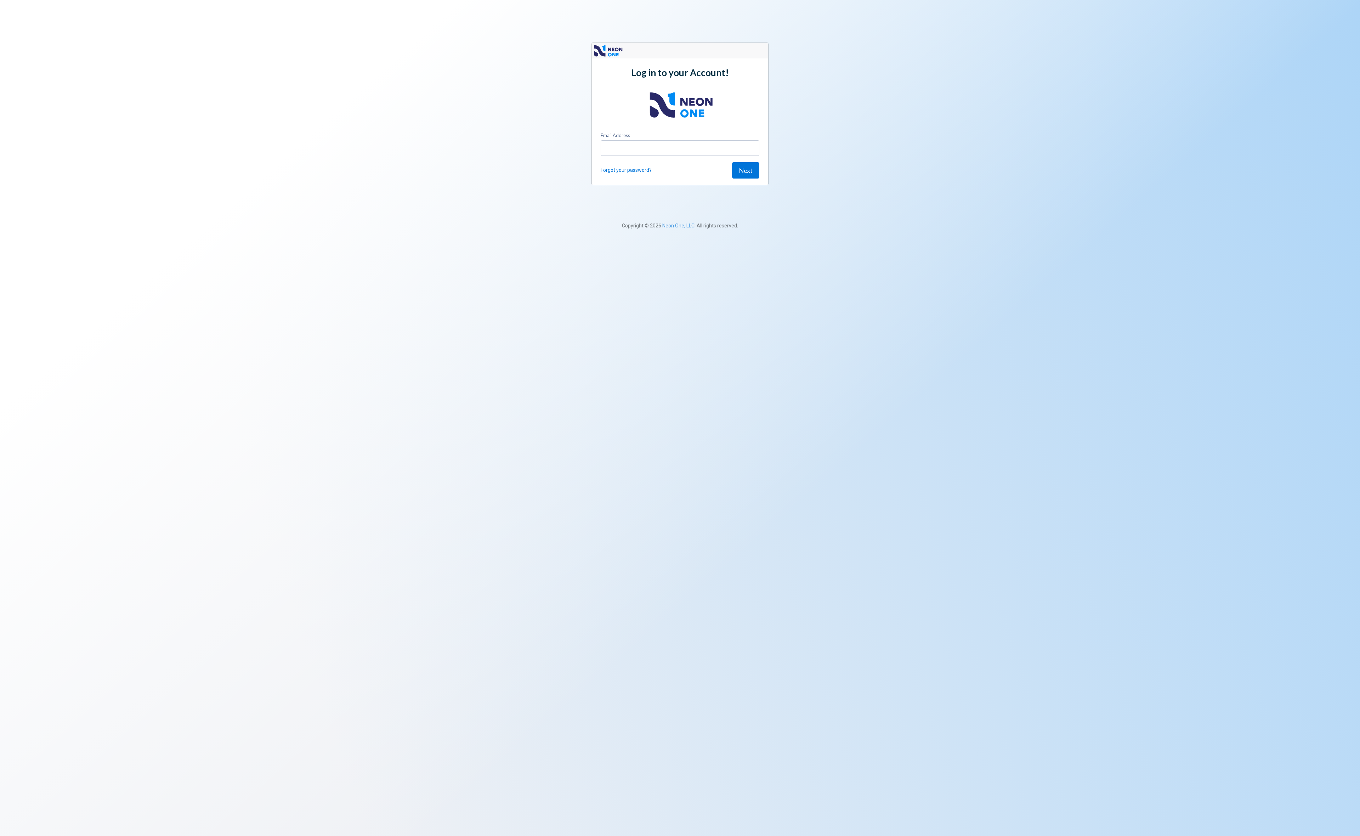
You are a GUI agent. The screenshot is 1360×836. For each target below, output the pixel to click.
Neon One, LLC (678, 225)
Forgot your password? (626, 170)
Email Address (615, 135)
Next (746, 170)
